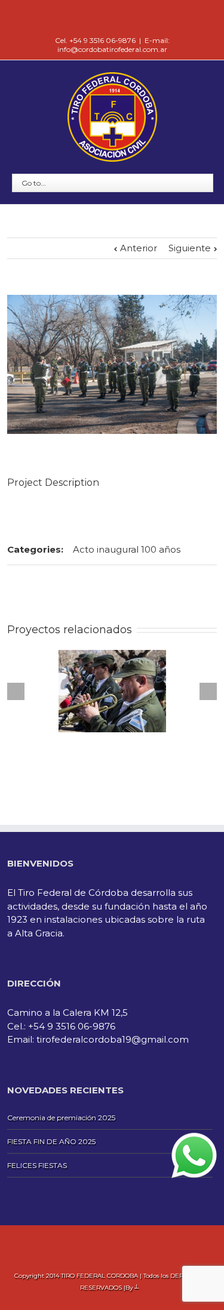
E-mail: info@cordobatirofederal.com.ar (113, 45)
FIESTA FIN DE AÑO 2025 (51, 1141)
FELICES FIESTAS (37, 1165)
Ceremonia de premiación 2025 (61, 1117)
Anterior (138, 248)
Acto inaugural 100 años (126, 549)
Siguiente (189, 248)
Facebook (112, 18)
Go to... (34, 182)
